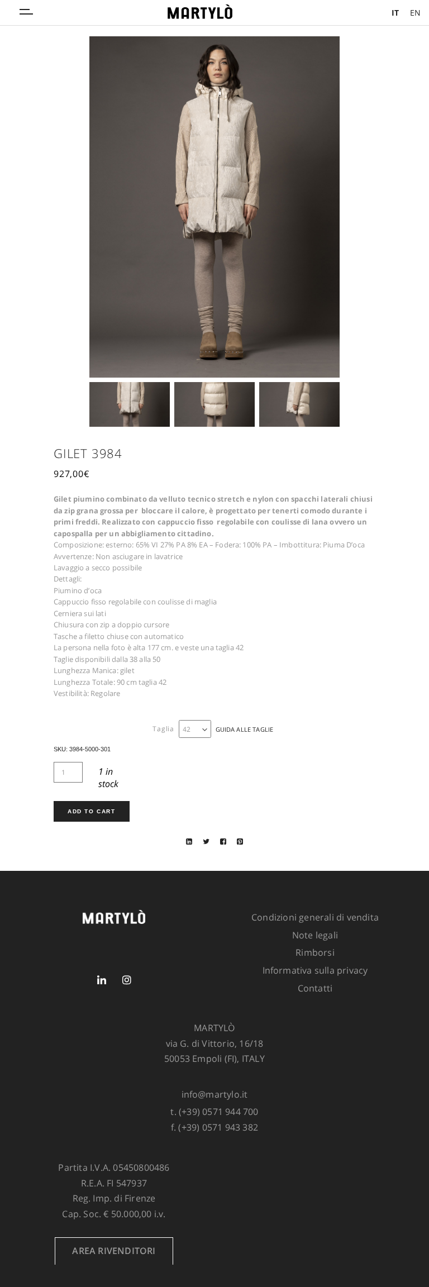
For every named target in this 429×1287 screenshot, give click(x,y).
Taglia (163, 728)
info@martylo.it (215, 1094)
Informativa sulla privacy (315, 970)
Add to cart (92, 811)
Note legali (315, 935)
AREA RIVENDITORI (113, 1251)
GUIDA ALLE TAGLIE (245, 729)
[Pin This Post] (240, 841)
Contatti (315, 988)
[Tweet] (206, 841)
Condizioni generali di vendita (315, 917)
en (415, 12)
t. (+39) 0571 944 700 (214, 1111)
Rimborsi (315, 952)
